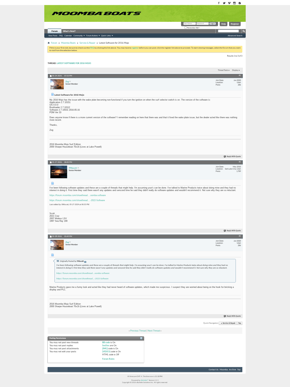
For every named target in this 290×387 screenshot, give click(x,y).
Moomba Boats (68, 43)
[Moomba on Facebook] (219, 3)
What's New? (69, 31)
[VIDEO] (106, 351)
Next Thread (154, 330)
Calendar (68, 36)
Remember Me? (193, 28)
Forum (55, 31)
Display (235, 70)
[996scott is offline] (58, 172)
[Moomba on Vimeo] (229, 3)
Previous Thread (138, 330)
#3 (240, 236)
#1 (240, 76)
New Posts (53, 36)
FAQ (61, 36)
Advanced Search (235, 36)
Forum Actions (92, 36)
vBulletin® (144, 380)
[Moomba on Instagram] (234, 3)
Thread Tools (223, 70)
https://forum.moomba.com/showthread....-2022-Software (77, 200)
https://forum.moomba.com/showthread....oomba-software (78, 195)
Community (78, 36)
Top (239, 323)
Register (235, 24)
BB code (106, 342)
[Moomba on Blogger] (241, 3)
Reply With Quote (234, 157)
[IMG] (105, 348)
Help (223, 24)
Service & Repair (87, 43)
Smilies (105, 345)
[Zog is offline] (57, 84)
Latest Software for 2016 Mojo (74, 63)
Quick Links (106, 36)
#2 (240, 162)
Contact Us (213, 370)
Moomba (224, 370)
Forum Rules (108, 359)
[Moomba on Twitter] (224, 3)
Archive (232, 370)
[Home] (96, 13)
